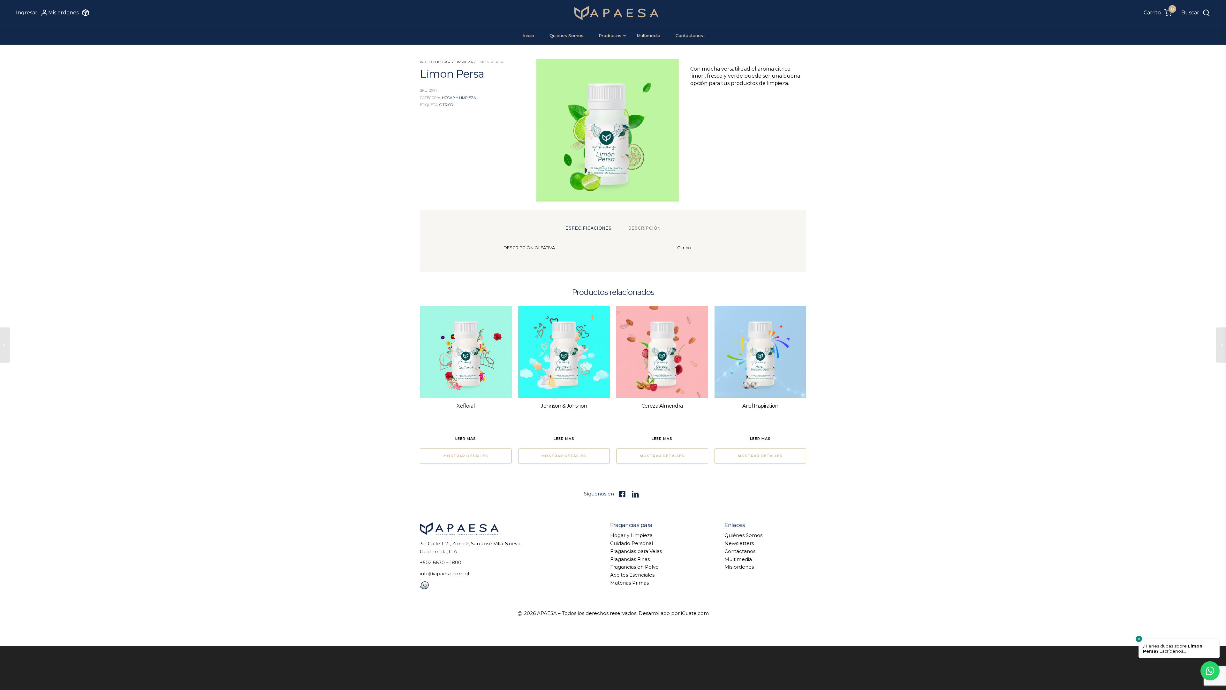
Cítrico (446, 105)
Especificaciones (588, 228)
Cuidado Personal (631, 543)
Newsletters (739, 543)
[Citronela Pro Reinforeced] (5, 345)
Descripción (644, 228)
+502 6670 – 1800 (440, 562)
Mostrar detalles (465, 456)
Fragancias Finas (630, 559)
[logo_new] (616, 13)
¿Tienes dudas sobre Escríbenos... (1172, 648)
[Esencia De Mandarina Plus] (1221, 345)
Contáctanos (739, 551)
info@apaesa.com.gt (445, 574)
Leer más (465, 438)
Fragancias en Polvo (634, 567)
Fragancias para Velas (636, 551)
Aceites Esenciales (632, 575)
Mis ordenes (739, 567)
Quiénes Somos (743, 535)
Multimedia (738, 559)
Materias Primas (629, 583)
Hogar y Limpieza (454, 61)
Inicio (426, 61)
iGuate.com (695, 613)
